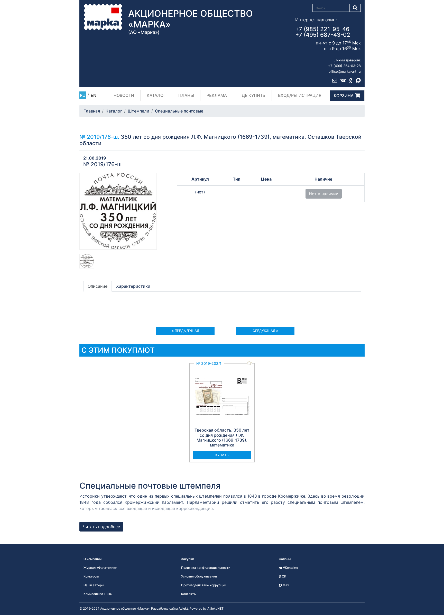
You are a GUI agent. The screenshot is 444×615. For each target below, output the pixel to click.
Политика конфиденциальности (205, 568)
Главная (92, 111)
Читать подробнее (101, 526)
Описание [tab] (97, 286)
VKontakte (290, 568)
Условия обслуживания (199, 576)
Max (285, 585)
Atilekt (183, 608)
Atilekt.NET (215, 608)
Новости (124, 95)
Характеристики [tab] (133, 286)
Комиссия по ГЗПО (98, 594)
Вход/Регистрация (299, 95)
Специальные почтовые (179, 111)
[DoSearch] (355, 8)
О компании (92, 559)
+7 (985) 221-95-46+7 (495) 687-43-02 (322, 32)
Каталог (156, 95)
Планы (186, 95)
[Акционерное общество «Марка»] (103, 16)
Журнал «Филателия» (100, 568)
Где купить (252, 95)
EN (93, 95)
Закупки (187, 559)
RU (83, 95)
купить (222, 455)
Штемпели (138, 111)
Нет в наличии (323, 193)
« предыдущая (185, 331)
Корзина (344, 95)
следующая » (265, 331)
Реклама (217, 95)
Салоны (285, 559)
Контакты (188, 594)
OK (283, 576)
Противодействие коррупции (203, 585)
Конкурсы (91, 576)
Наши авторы (94, 585)
